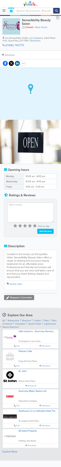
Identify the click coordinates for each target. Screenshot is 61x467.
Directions (35, 40)
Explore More (9, 451)
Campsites (20, 324)
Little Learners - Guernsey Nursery (36, 331)
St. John (23, 371)
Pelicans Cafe (25, 351)
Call (18, 346)
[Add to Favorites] (57, 18)
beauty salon (16, 284)
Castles (37, 320)
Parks (46, 320)
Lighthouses (50, 324)
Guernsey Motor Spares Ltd (32, 391)
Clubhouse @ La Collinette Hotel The (37, 411)
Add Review (45, 231)
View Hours (41, 27)
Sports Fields (34, 324)
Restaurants (13, 320)
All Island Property (28, 431)
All (3, 320)
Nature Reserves (10, 327)
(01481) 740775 (14, 45)
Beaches (26, 320)
